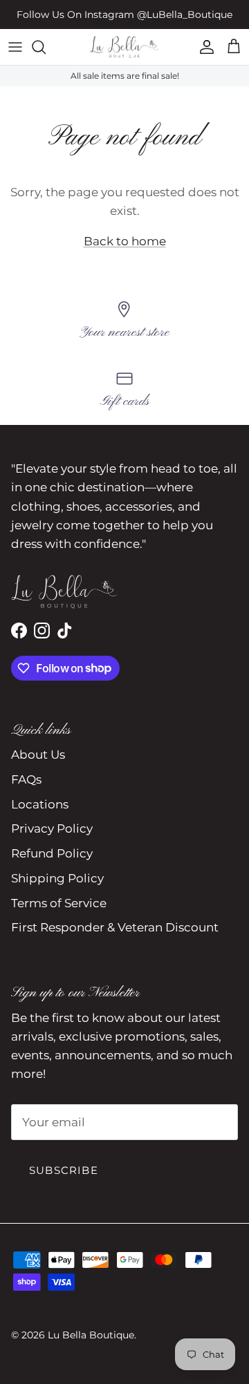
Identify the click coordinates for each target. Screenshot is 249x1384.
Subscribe (63, 1170)
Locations (39, 804)
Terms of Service (59, 903)
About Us (38, 754)
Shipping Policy (57, 878)
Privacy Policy (52, 828)
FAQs (26, 779)
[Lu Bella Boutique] (124, 47)
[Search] (45, 47)
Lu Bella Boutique (91, 1335)
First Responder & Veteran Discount (115, 927)
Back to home (125, 241)
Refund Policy (52, 853)
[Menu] (15, 47)
